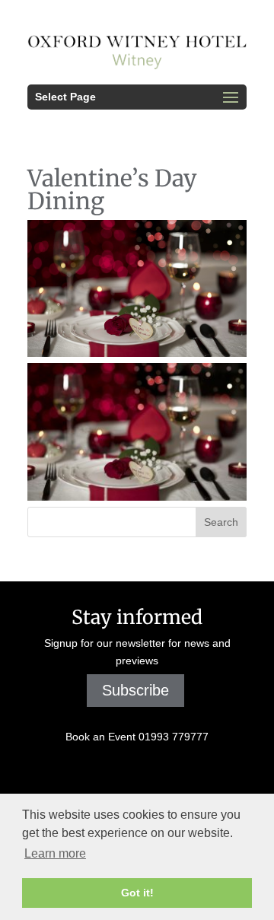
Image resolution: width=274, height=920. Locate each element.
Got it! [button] (137, 893)
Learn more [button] (55, 853)
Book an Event (137, 737)
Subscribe (135, 690)
